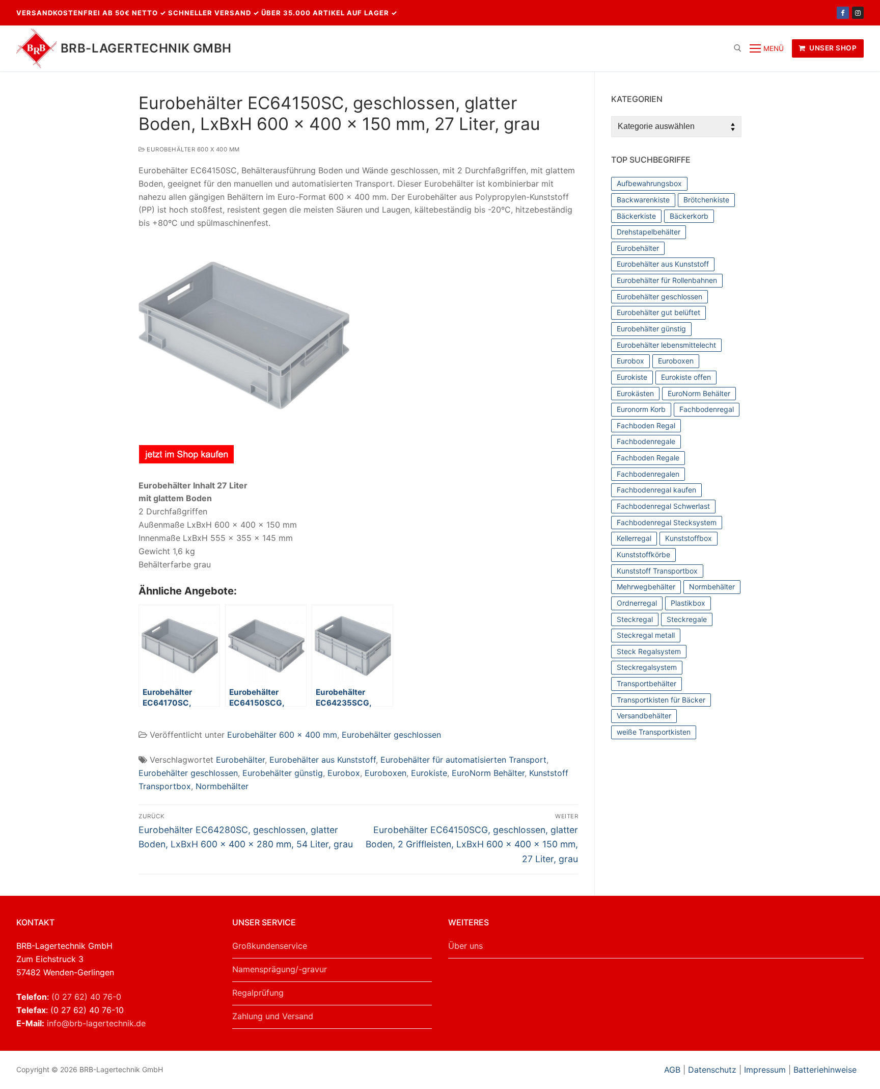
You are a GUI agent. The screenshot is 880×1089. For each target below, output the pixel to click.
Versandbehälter (644, 715)
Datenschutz (712, 1070)
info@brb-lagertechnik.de (96, 1023)
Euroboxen (385, 773)
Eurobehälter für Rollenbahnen (667, 280)
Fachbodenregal (706, 409)
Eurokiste (429, 773)
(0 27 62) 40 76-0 (86, 997)
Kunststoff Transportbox (657, 570)
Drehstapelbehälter (648, 231)
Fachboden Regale (648, 457)
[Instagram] (858, 12)
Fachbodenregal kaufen (656, 489)
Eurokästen (635, 393)
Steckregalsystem (647, 667)
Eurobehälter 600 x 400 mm (192, 149)
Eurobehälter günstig (282, 773)
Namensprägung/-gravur (279, 969)
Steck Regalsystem (649, 651)
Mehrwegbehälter (646, 586)
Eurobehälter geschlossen (391, 735)
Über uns (465, 946)
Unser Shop (832, 48)
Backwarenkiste (643, 199)
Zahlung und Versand (272, 1016)
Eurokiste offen (686, 377)
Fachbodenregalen (648, 474)
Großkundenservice (269, 946)
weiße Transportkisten (654, 732)
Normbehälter (222, 786)
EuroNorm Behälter (488, 773)
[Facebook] (842, 12)
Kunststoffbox (688, 538)
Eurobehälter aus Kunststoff (322, 760)
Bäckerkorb (689, 216)
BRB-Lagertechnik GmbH (146, 48)
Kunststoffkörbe (643, 554)
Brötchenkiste (706, 199)
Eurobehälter (240, 760)
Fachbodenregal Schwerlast (663, 506)
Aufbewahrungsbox (649, 183)
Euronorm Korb (641, 409)
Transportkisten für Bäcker (661, 699)
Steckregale (687, 619)
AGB (673, 1070)
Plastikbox (688, 603)
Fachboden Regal (646, 425)
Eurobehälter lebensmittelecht (666, 345)
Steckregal (635, 619)
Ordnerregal (637, 603)
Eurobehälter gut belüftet (658, 312)
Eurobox (343, 773)
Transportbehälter (646, 683)
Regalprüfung (258, 993)
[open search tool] (737, 48)
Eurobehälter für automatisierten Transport (463, 760)
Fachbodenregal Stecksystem (667, 522)
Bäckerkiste (636, 216)
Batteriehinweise (825, 1070)
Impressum (765, 1070)
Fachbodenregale (646, 441)
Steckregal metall (646, 635)
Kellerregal (634, 538)
